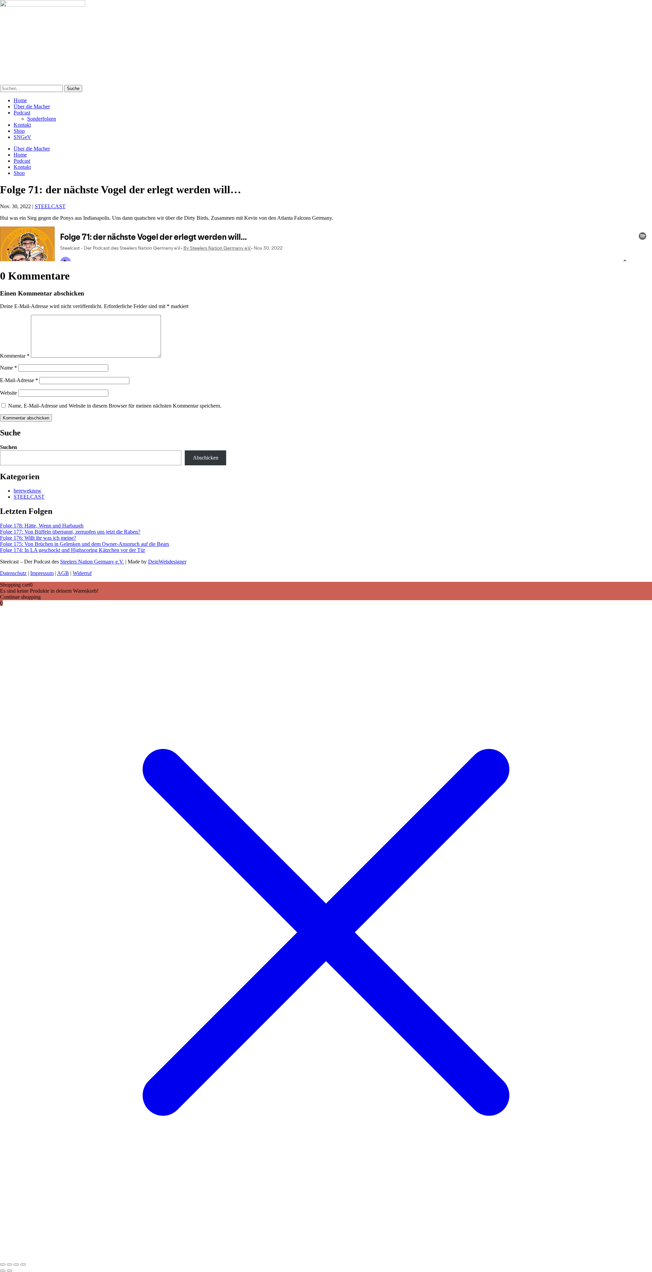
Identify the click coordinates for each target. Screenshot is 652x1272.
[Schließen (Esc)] (23, 1265)
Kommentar (15, 356)
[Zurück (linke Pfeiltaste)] (2, 1271)
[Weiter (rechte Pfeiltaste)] (9, 1271)
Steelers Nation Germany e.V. (92, 562)
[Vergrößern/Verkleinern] (2, 1265)
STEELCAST (50, 206)
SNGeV (22, 137)
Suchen (8, 447)
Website (8, 393)
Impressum (42, 573)
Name (8, 368)
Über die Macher (32, 106)
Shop (19, 131)
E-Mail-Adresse (19, 380)
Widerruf (82, 573)
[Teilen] (16, 1265)
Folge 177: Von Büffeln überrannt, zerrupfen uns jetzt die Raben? (70, 532)
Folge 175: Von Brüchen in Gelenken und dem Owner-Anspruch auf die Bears (84, 544)
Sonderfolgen (41, 119)
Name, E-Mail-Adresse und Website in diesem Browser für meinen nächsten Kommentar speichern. (114, 406)
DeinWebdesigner (167, 562)
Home (20, 100)
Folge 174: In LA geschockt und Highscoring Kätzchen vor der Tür (72, 550)
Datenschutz (13, 573)
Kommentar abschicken (26, 417)
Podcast (22, 112)
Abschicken (205, 458)
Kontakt (22, 125)
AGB (63, 573)
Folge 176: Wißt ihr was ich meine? (38, 538)
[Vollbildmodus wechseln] (9, 1265)
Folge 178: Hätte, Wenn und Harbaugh (42, 525)
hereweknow (27, 491)
